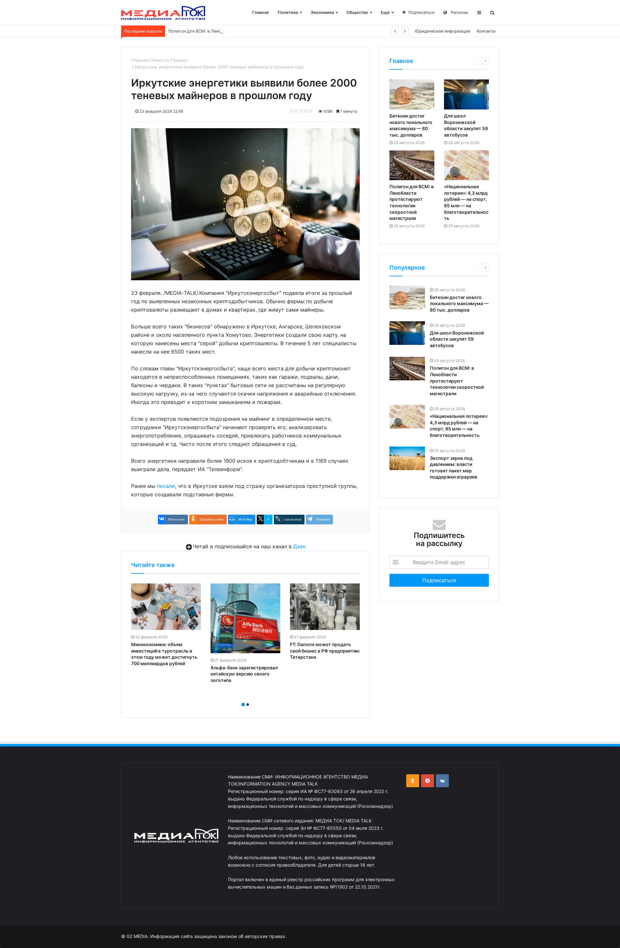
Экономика (322, 12)
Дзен (299, 546)
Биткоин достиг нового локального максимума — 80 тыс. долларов (459, 303)
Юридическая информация (442, 31)
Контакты (486, 31)
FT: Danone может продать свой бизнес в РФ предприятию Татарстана (325, 651)
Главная (260, 12)
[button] (243, 704)
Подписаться (421, 12)
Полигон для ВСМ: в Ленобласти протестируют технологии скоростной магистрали (255, 31)
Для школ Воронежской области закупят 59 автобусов (457, 339)
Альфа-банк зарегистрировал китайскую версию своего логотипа (244, 674)
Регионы (459, 12)
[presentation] (243, 697)
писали (166, 486)
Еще (385, 12)
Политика (288, 12)
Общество (357, 12)
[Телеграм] (427, 780)
